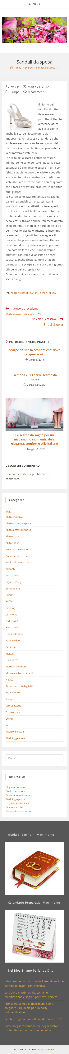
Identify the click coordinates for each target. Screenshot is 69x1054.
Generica (11, 647)
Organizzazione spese (18, 803)
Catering (10, 608)
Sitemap (50, 1049)
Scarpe (15, 92)
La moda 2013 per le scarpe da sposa (34, 377)
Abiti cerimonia (14, 517)
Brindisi (10, 595)
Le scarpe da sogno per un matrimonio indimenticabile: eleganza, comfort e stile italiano (34, 439)
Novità (9, 679)
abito (14, 292)
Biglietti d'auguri (15, 582)
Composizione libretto (18, 811)
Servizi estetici (13, 705)
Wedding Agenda (15, 799)
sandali (34, 292)
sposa (52, 292)
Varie (8, 725)
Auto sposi (12, 575)
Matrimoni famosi (16, 666)
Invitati (10, 653)
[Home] (11, 67)
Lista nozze (12, 660)
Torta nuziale (13, 712)
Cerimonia (11, 614)
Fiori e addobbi (14, 634)
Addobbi (10, 569)
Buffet (9, 601)
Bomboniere (13, 588)
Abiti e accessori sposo (18, 530)
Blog (8, 511)
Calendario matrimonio (19, 795)
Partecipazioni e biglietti (19, 686)
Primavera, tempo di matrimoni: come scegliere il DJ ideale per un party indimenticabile (29, 1008)
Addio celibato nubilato (19, 562)
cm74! (15, 87)
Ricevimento (13, 692)
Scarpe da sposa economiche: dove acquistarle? (34, 352)
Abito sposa (12, 536)
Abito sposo (12, 543)
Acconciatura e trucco (18, 556)
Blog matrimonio (15, 787)
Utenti (9, 718)
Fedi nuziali (12, 621)
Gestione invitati (15, 807)
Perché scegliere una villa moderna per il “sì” (33, 1019)
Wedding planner (15, 738)
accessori (23, 292)
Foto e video (13, 640)
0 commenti (36, 92)
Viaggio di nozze (15, 731)
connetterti (19, 474)
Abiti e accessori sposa (18, 523)
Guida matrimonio (16, 791)
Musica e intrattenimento (20, 673)
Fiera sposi (12, 627)
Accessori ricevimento (18, 549)
